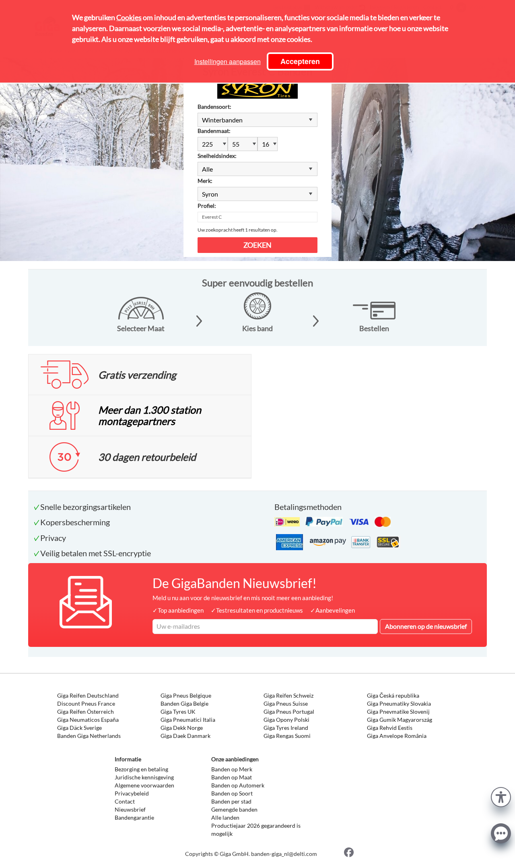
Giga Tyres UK (178, 711)
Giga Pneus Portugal (289, 711)
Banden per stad (231, 801)
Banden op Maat (231, 777)
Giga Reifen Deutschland (88, 695)
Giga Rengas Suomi (287, 735)
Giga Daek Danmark (185, 735)
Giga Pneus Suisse (286, 703)
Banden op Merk (231, 769)
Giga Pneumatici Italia (188, 719)
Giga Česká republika (393, 695)
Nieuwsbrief (130, 809)
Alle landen (225, 817)
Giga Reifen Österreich (85, 711)
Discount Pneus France (86, 703)
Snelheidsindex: (217, 155)
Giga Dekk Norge (182, 727)
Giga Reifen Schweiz (288, 695)
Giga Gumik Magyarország (399, 719)
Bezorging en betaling (141, 769)
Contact (125, 801)
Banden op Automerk (237, 785)
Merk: (205, 180)
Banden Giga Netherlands (89, 735)
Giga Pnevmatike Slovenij (398, 711)
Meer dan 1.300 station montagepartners (149, 415)
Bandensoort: (214, 106)
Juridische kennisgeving (144, 777)
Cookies (129, 17)
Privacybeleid (132, 793)
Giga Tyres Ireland (286, 727)
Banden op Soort (232, 793)
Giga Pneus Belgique (186, 695)
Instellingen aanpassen (227, 61)
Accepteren (300, 61)
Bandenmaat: (214, 130)
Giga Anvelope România (396, 735)
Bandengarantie (134, 817)
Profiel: (207, 205)
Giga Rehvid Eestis (389, 727)
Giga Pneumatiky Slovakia (399, 703)
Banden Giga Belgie (184, 703)
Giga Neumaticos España (88, 719)
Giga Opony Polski (286, 719)
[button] (501, 796)
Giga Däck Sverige (79, 727)
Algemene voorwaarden (144, 785)
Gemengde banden (234, 809)
